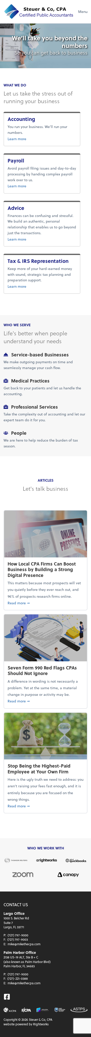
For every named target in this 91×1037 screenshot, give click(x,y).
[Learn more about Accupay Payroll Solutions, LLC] (42, 1010)
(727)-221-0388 (17, 978)
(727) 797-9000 (18, 935)
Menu (82, 11)
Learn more (32, 138)
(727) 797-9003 (17, 939)
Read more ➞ (45, 603)
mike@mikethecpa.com (24, 944)
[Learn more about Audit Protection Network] (59, 1010)
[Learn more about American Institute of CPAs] (10, 1010)
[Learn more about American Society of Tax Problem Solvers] (79, 1010)
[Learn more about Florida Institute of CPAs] (26, 1010)
